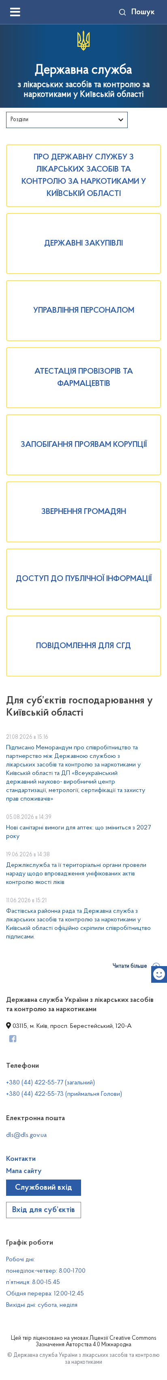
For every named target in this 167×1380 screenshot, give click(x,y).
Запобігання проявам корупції (84, 445)
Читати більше (130, 966)
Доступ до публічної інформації (84, 579)
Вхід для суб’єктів (43, 1210)
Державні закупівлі (83, 243)
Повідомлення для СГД (83, 646)
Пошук (143, 12)
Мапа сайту (24, 1171)
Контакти (21, 1159)
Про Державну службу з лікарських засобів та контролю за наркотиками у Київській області (83, 175)
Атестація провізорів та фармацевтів (83, 378)
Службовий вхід (43, 1188)
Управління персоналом (83, 311)
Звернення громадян (83, 512)
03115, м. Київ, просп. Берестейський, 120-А (71, 1026)
